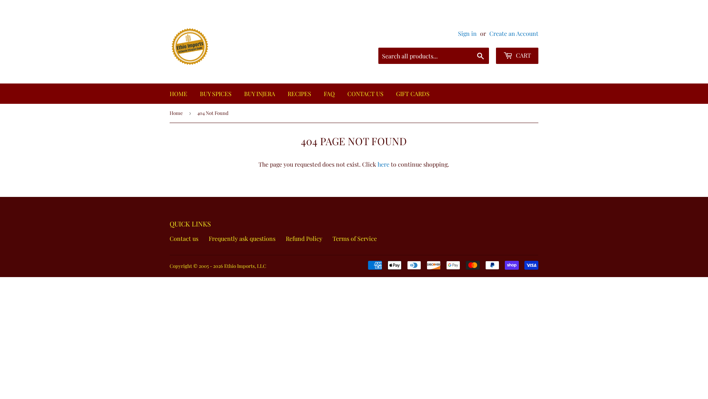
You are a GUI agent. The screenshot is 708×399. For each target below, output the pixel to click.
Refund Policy (308, 238)
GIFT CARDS (413, 94)
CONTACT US (365, 94)
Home (176, 113)
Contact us (188, 238)
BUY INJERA (259, 94)
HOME (178, 94)
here (383, 164)
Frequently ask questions (246, 238)
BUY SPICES (216, 94)
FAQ (329, 94)
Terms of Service (359, 238)
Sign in (467, 33)
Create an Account (513, 33)
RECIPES (299, 94)
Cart (522, 55)
